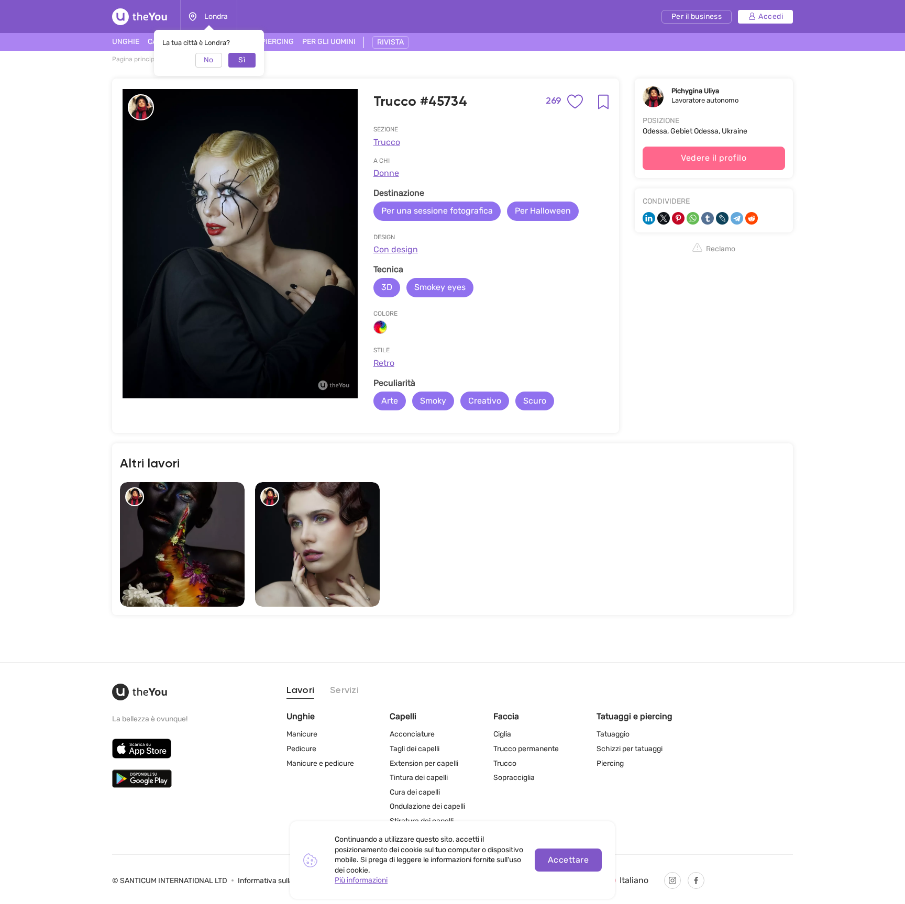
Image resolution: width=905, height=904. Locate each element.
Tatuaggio (613, 734)
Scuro (534, 401)
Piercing (610, 763)
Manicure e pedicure (320, 763)
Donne (386, 173)
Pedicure (301, 748)
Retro (383, 363)
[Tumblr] (707, 218)
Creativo (484, 401)
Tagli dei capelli (414, 748)
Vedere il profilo (713, 158)
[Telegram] (737, 218)
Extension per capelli (424, 763)
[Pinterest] (678, 218)
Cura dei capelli (415, 792)
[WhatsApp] (693, 218)
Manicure (301, 734)
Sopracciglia (514, 777)
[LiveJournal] (722, 218)
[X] (663, 218)
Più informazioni (361, 880)
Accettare (568, 860)
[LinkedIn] (649, 218)
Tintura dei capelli (419, 777)
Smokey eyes (440, 287)
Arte (389, 401)
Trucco (386, 142)
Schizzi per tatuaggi (630, 748)
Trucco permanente (526, 748)
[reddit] (751, 218)
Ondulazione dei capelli (427, 806)
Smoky (433, 401)
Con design (395, 249)
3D (386, 287)
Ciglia (502, 734)
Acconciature (412, 734)
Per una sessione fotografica (437, 211)
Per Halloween (543, 211)
